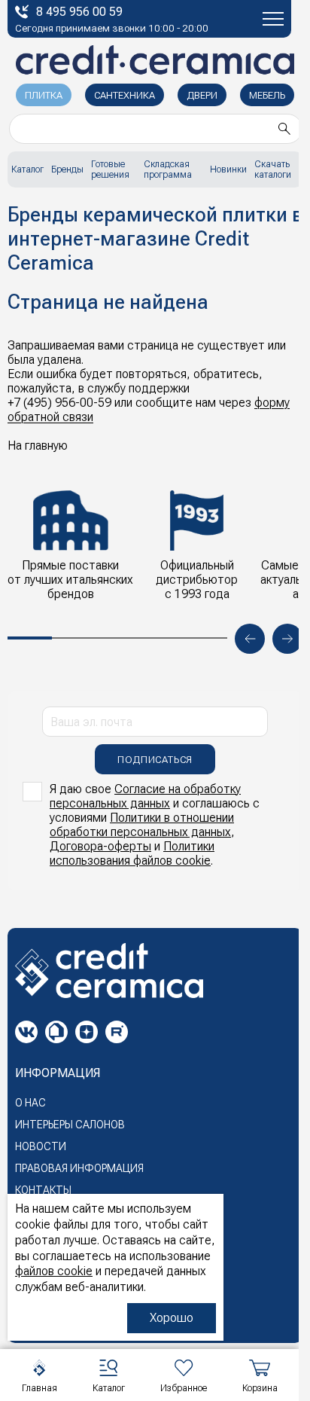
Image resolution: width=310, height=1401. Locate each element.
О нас (30, 1103)
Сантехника (124, 95)
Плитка (43, 95)
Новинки (228, 169)
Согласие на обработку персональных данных (145, 796)
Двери (202, 95)
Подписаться (155, 759)
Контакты (43, 1190)
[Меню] (273, 18)
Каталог (27, 169)
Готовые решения (110, 169)
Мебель (267, 95)
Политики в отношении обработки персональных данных (142, 824)
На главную (38, 445)
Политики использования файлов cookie (132, 853)
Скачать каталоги (272, 169)
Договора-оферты (100, 846)
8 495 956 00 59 (79, 12)
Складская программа (168, 169)
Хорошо (171, 1318)
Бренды (67, 169)
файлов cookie (54, 1271)
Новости (40, 1146)
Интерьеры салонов (70, 1125)
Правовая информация (79, 1168)
